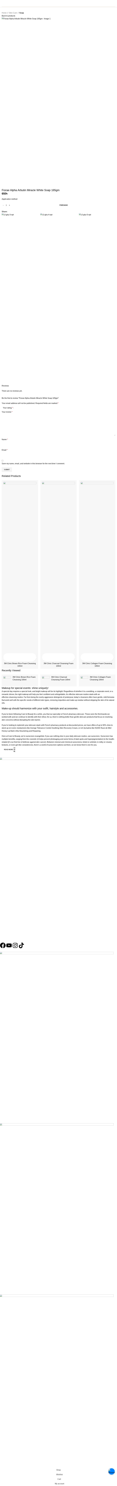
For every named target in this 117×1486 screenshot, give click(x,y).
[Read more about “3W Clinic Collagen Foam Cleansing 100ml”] (83, 655)
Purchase (64, 205)
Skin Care (13, 13)
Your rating (8, 408)
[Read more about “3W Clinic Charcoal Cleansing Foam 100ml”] (44, 655)
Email (5, 450)
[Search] (110, 3)
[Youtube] (9, 945)
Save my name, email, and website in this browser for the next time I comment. (33, 464)
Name (5, 439)
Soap (21, 13)
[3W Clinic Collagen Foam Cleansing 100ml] (97, 567)
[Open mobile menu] (3, 3)
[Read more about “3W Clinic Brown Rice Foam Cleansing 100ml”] (5, 655)
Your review (7, 412)
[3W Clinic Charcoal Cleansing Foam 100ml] (58, 567)
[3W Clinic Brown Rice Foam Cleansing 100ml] (19, 567)
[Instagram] (15, 945)
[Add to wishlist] (3, 209)
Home (4, 13)
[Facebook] (3, 945)
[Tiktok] (21, 945)
